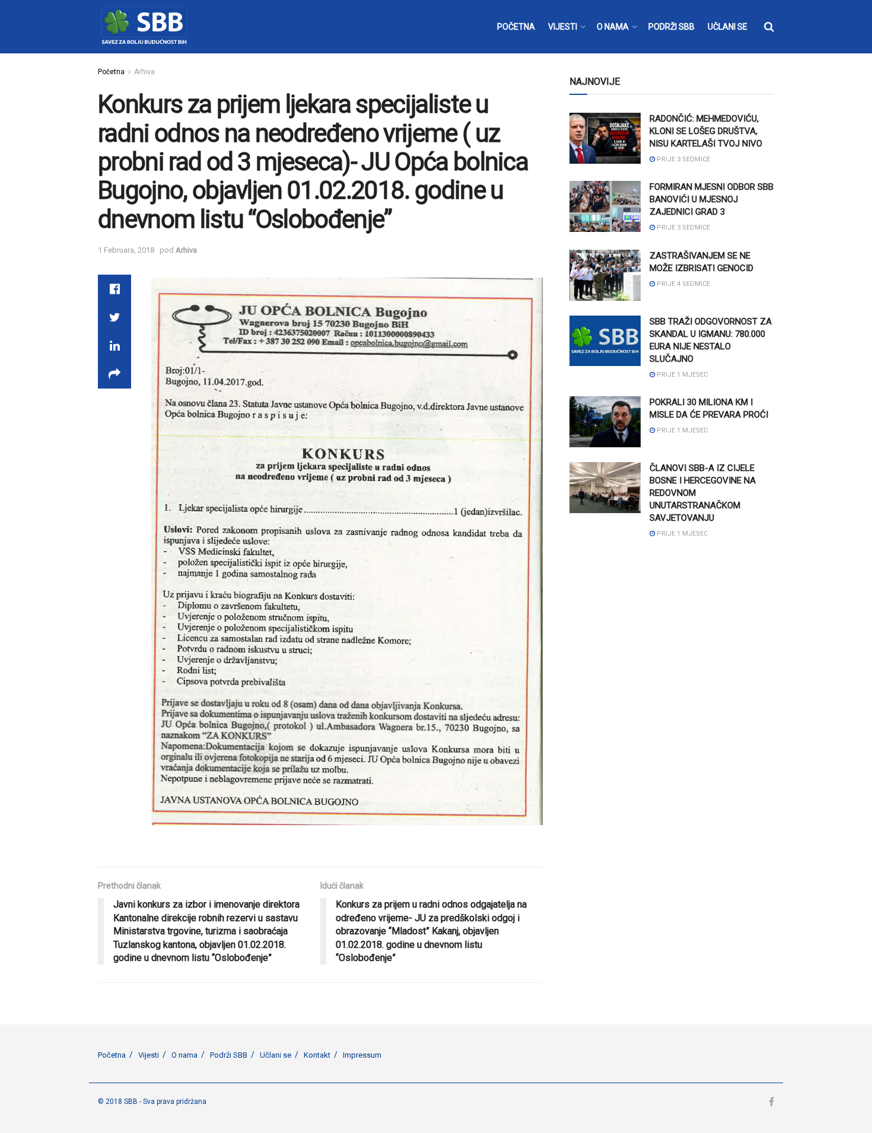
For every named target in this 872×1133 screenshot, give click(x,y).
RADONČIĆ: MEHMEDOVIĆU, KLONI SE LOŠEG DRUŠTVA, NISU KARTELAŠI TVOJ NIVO (706, 131)
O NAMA (613, 26)
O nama (184, 1055)
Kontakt (317, 1055)
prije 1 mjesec (681, 374)
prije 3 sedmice (682, 159)
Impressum (362, 1055)
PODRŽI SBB (671, 26)
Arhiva (144, 72)
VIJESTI (562, 26)
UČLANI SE (727, 26)
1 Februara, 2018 (126, 250)
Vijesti (148, 1055)
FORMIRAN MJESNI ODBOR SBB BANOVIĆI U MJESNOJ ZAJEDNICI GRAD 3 (712, 199)
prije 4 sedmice (682, 284)
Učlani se (275, 1055)
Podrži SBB (228, 1055)
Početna (111, 72)
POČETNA (516, 26)
